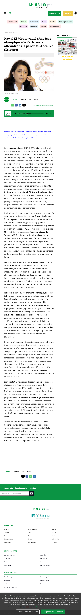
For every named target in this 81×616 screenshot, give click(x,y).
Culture (6, 536)
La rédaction (44, 558)
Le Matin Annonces (9, 584)
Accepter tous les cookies (52, 612)
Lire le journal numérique (67, 57)
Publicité (6, 562)
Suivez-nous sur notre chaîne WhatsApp (43, 105)
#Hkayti (23, 22)
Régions (30, 536)
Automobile (55, 539)
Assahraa (7, 580)
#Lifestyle (33, 26)
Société (54, 533)
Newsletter (53, 13)
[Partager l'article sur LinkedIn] (20, 105)
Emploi (54, 536)
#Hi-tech (43, 26)
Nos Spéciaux (32, 542)
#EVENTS (52, 22)
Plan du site (7, 565)
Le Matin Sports (45, 577)
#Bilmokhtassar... (55, 26)
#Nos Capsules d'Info (65, 22)
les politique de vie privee (40, 607)
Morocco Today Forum (11, 587)
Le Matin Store (44, 580)
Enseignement (8, 539)
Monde (30, 533)
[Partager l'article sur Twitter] (24, 105)
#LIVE (44, 22)
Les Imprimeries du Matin (47, 584)
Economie (7, 533)
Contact (42, 562)
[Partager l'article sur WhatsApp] (12, 105)
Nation (54, 529)
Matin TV (6, 529)
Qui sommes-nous (9, 555)
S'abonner (68, 13)
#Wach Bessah (34, 22)
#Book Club (23, 26)
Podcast (54, 542)
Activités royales (33, 529)
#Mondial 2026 (12, 22)
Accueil (7, 32)
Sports (14, 32)
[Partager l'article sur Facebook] (16, 105)
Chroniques (7, 542)
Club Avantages (8, 577)
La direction (7, 558)
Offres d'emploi (45, 565)
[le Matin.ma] (40, 5)
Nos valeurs (43, 555)
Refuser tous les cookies (28, 612)
